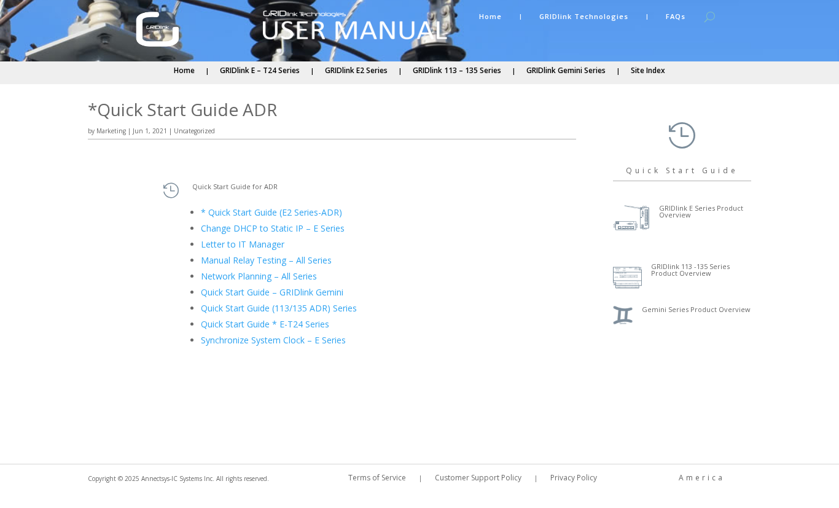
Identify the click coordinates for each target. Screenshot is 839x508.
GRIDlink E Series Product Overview (701, 211)
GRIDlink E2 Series (356, 71)
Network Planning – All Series (259, 276)
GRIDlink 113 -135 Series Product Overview (690, 270)
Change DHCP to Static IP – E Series (273, 228)
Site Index (648, 71)
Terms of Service (377, 478)
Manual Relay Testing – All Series (266, 260)
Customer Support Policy (478, 478)
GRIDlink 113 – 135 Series (457, 71)
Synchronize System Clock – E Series (273, 340)
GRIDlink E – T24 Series (260, 71)
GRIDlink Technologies (583, 16)
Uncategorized (194, 131)
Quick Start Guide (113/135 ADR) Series (279, 308)
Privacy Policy (573, 478)
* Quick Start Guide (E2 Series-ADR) (271, 212)
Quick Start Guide (682, 170)
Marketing (111, 131)
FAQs (675, 16)
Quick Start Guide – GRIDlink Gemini (272, 292)
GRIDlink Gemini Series (566, 71)
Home (490, 16)
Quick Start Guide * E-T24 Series (265, 324)
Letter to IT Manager (242, 244)
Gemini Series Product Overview (696, 309)
